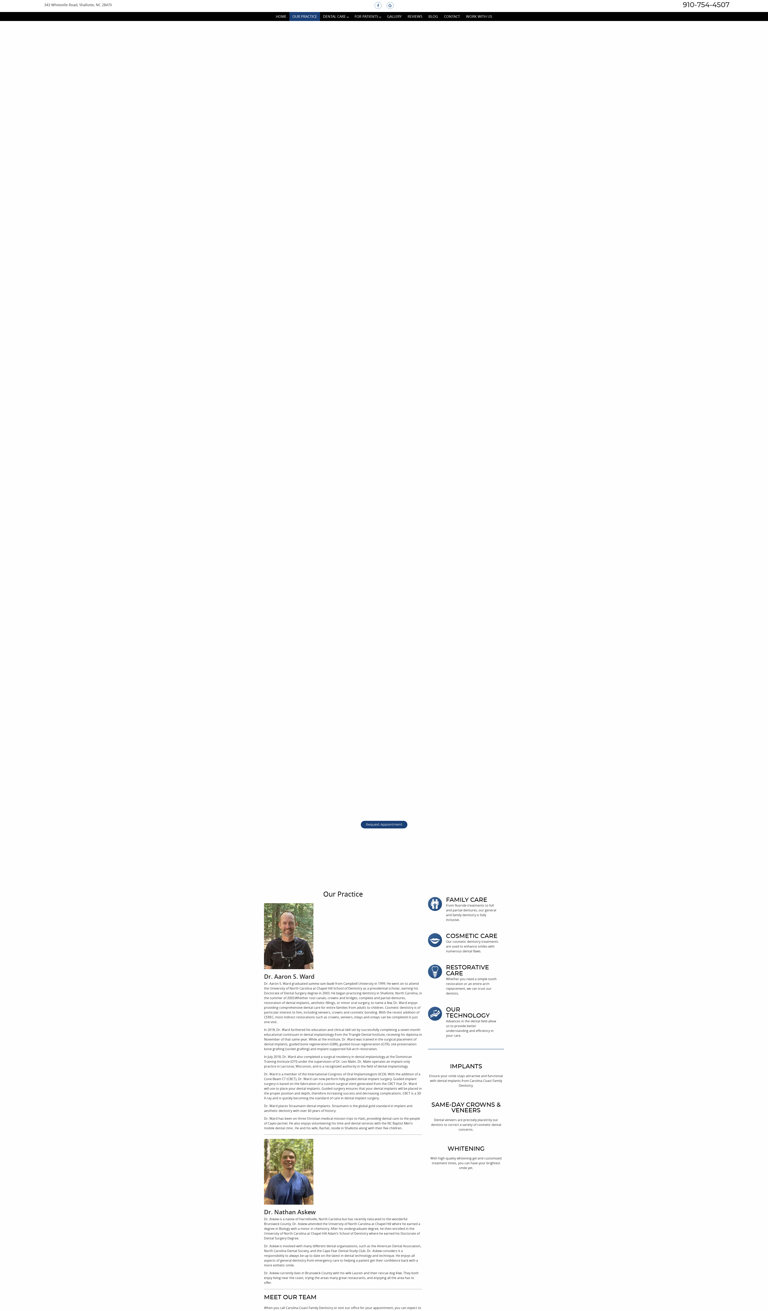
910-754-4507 (705, 5)
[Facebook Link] (378, 5)
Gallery (394, 16)
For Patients (366, 16)
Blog (433, 16)
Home (281, 16)
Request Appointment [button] (384, 824)
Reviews (415, 16)
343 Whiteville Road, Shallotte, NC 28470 (78, 4)
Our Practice (304, 16)
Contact (452, 16)
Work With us (479, 16)
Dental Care (334, 16)
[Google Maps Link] (390, 5)
